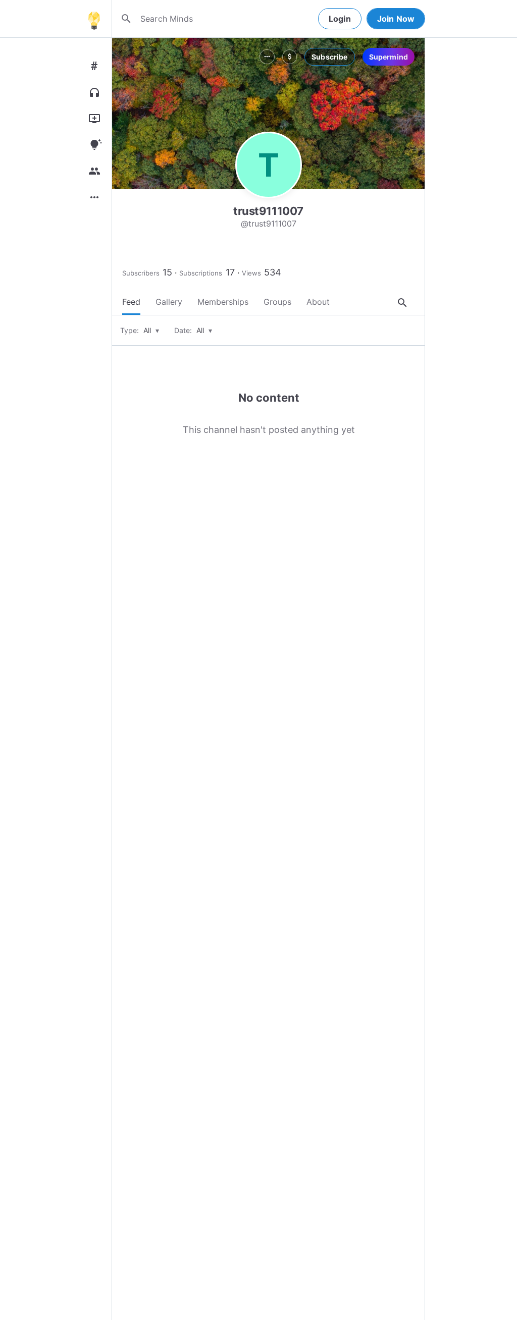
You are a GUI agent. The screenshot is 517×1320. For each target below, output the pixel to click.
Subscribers (141, 273)
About (318, 302)
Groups (277, 302)
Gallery (169, 302)
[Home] (93, 19)
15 (167, 272)
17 (230, 272)
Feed (131, 302)
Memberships (222, 302)
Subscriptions (200, 273)
